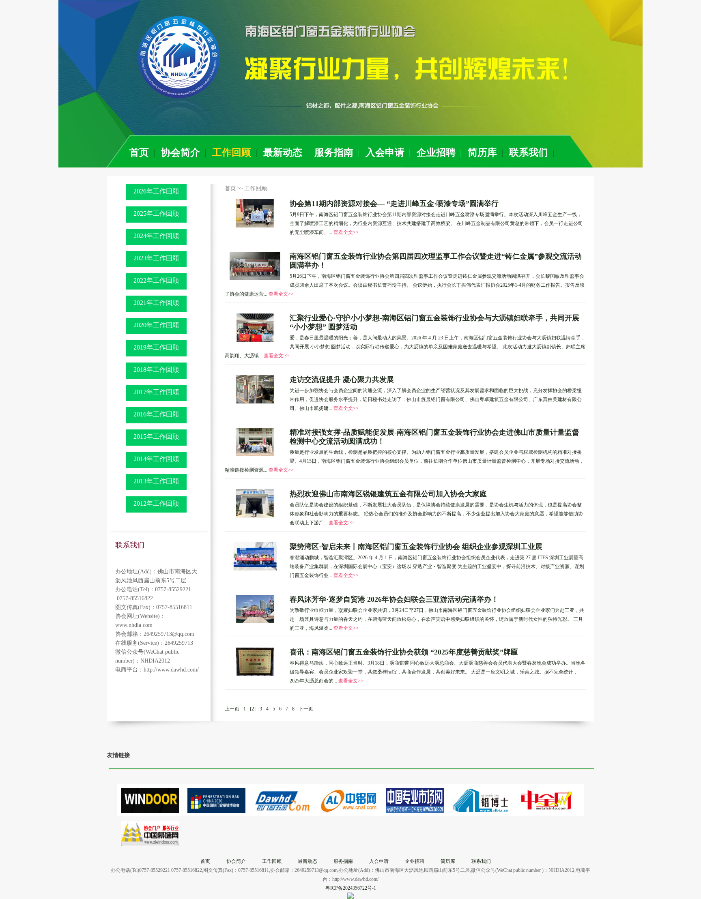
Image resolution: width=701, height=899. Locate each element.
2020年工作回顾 (156, 325)
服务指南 (333, 152)
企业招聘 (436, 152)
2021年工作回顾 (156, 302)
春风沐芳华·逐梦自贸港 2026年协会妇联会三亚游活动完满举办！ (394, 599)
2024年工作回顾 (156, 235)
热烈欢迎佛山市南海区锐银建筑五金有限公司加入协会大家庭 (388, 494)
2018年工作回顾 (156, 369)
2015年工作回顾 (156, 436)
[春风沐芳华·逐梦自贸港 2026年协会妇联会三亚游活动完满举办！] (255, 608)
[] (253, 709)
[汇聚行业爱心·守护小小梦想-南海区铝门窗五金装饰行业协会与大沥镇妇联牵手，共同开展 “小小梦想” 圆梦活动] (255, 327)
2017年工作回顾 (156, 391)
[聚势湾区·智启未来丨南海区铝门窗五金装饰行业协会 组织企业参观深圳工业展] (255, 556)
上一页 (232, 709)
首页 (139, 152)
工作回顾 (231, 152)
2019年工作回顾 (156, 347)
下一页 (306, 709)
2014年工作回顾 (156, 458)
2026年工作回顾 (156, 191)
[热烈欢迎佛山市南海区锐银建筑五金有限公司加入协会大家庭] (255, 503)
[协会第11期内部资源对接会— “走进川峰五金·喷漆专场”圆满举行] (255, 213)
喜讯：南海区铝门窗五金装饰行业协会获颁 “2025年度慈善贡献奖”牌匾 (404, 652)
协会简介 (180, 152)
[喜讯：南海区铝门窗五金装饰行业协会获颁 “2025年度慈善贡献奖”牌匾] (255, 661)
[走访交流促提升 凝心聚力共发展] (255, 389)
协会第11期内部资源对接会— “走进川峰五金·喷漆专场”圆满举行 (394, 204)
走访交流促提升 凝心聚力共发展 (342, 379)
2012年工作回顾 (156, 503)
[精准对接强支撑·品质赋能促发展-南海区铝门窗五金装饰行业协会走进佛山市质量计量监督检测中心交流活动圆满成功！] (255, 441)
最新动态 (282, 152)
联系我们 (528, 152)
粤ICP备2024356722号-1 (350, 888)
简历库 (482, 152)
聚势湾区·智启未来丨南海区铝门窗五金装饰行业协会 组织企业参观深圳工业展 (416, 547)
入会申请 (385, 152)
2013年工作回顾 (156, 481)
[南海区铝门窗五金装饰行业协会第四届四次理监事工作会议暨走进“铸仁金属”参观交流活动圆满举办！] (255, 265)
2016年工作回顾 (156, 414)
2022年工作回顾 (156, 280)
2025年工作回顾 (156, 213)
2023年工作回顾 (156, 258)
